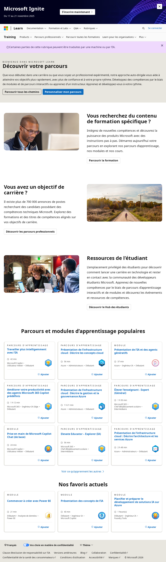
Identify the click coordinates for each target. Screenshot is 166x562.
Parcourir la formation (103, 160)
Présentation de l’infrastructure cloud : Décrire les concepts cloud (82, 351)
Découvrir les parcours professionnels (30, 231)
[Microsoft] (6, 28)
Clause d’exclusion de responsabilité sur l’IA (26, 552)
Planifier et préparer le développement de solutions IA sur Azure (136, 502)
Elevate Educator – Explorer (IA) (81, 434)
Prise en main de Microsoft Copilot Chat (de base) (29, 435)
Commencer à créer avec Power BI (29, 501)
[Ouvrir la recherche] (143, 28)
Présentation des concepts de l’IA (82, 501)
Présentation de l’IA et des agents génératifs (135, 351)
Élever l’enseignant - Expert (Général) (131, 391)
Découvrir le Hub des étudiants (109, 307)
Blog (82, 552)
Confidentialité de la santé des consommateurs (28, 557)
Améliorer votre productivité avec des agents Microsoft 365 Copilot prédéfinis (28, 393)
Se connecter (155, 28)
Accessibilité (95, 557)
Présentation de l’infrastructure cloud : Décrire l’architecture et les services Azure (136, 436)
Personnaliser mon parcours (63, 92)
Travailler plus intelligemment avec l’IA (26, 351)
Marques (113, 557)
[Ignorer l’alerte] (159, 6)
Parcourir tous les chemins (22, 92)
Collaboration (99, 552)
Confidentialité (118, 552)
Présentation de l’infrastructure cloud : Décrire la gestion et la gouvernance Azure (81, 393)
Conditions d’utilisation (72, 557)
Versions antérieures (65, 552)
